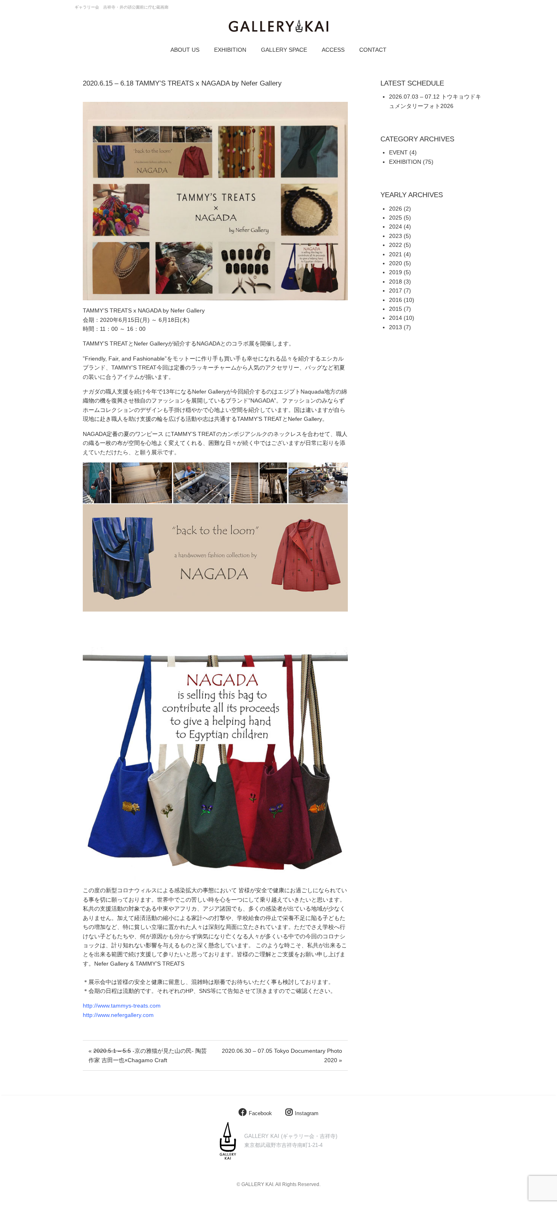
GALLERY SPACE (284, 49)
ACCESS (333, 49)
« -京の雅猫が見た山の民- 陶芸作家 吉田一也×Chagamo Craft (147, 1055)
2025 (395, 217)
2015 (395, 309)
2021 (395, 254)
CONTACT (373, 49)
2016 (395, 300)
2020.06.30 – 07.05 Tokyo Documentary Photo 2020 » (282, 1055)
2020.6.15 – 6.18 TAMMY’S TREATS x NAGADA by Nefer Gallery (182, 83)
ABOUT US (184, 49)
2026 (395, 208)
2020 (395, 263)
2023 (395, 236)
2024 (395, 226)
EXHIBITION (230, 49)
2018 (395, 281)
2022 (395, 245)
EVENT (398, 152)
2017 (395, 290)
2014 (395, 318)
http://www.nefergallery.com (118, 1015)
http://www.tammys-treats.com (122, 1005)
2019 (395, 272)
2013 (395, 327)
